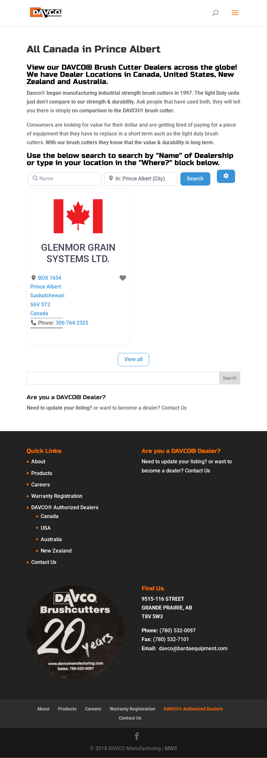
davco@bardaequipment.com (193, 648)
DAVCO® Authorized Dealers (64, 507)
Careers (40, 485)
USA (46, 528)
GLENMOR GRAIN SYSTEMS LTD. (78, 253)
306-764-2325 (72, 323)
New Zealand (56, 551)
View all (133, 359)
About (38, 461)
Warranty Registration (56, 496)
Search (198, 178)
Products (41, 473)
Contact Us (174, 408)
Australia (51, 539)
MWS (171, 748)
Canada (50, 516)
